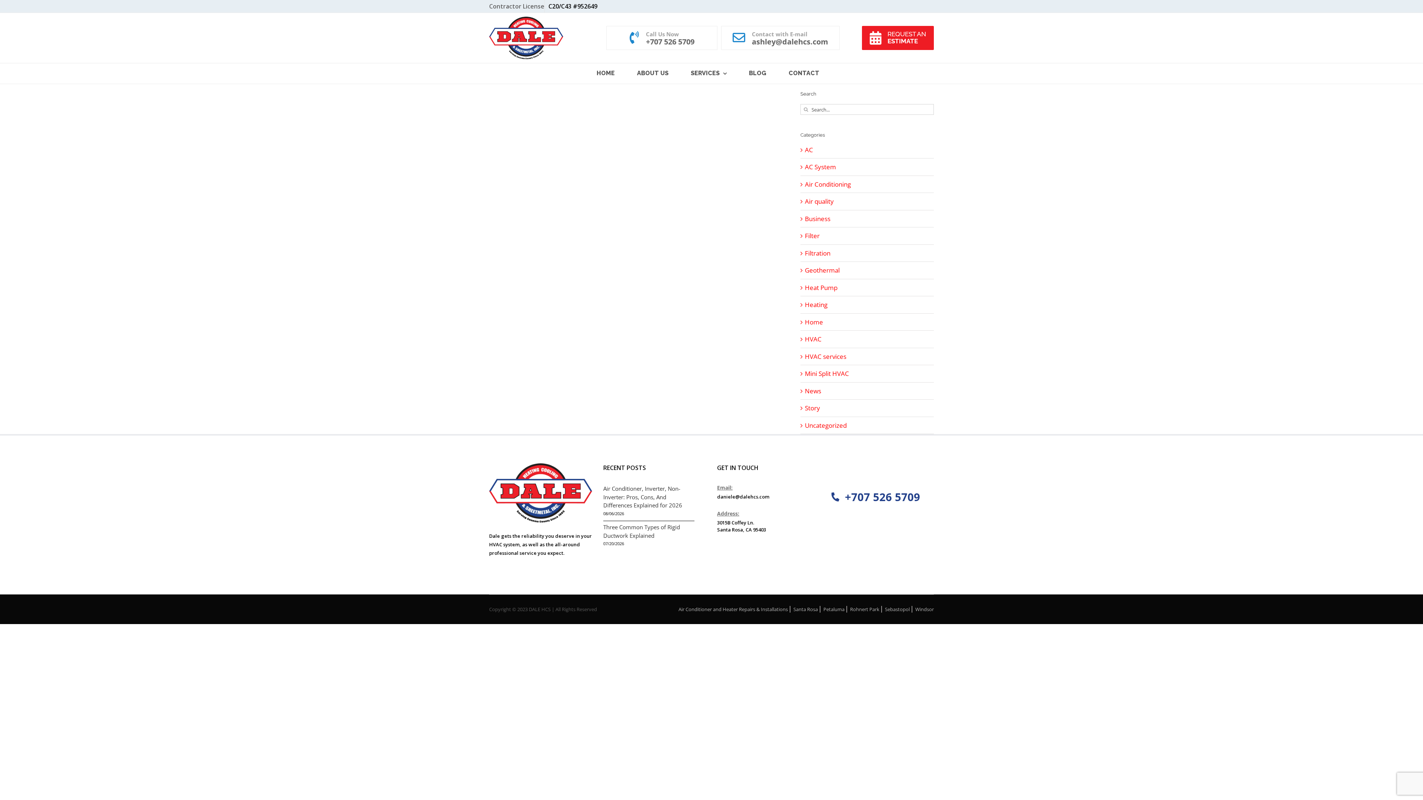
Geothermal (822, 270)
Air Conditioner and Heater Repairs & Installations (733, 609)
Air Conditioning (828, 184)
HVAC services (825, 356)
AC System (820, 167)
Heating (816, 304)
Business (817, 218)
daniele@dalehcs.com (743, 496)
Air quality (819, 201)
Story (812, 408)
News (813, 391)
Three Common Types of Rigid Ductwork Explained (641, 531)
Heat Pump (821, 287)
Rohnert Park (864, 609)
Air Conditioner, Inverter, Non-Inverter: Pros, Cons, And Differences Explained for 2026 (642, 497)
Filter (812, 235)
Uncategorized (826, 425)
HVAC (813, 339)
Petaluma (834, 609)
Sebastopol (897, 609)
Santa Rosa (805, 609)
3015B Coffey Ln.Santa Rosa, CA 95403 (741, 526)
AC (809, 150)
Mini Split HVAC (827, 373)
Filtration (817, 253)
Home (814, 322)
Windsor (924, 609)
